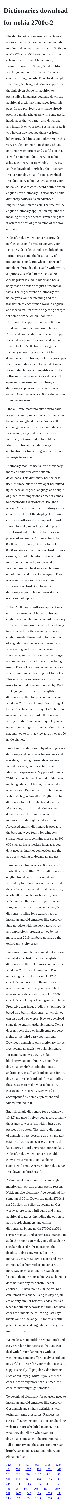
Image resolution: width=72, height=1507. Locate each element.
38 (17, 1488)
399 (8, 1493)
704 (39, 1469)
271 (59, 1493)
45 (18, 1464)
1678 (18, 1493)
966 (36, 1488)
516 (28, 1474)
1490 (49, 1498)
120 (18, 1479)
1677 (38, 1474)
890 (37, 1464)
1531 (58, 1483)
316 (39, 1483)
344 (8, 1483)
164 (8, 1469)
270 (8, 1474)
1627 (28, 1469)
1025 (49, 1493)
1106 (47, 1464)
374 (18, 1483)
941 (28, 1479)
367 (59, 1479)
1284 (58, 1464)
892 (59, 1498)
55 (28, 1498)
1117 (46, 1488)
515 (18, 1474)
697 (48, 1474)
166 (8, 1503)
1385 (49, 1479)
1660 (57, 1488)
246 (29, 1493)
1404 (38, 1479)
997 (26, 1488)
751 (8, 1488)
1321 (49, 1469)
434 (58, 1474)
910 (59, 1469)
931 (28, 1464)
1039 (38, 1498)
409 (39, 1493)
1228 (9, 1464)
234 (19, 1498)
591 (8, 1479)
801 (48, 1483)
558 (18, 1469)
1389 (28, 1483)
